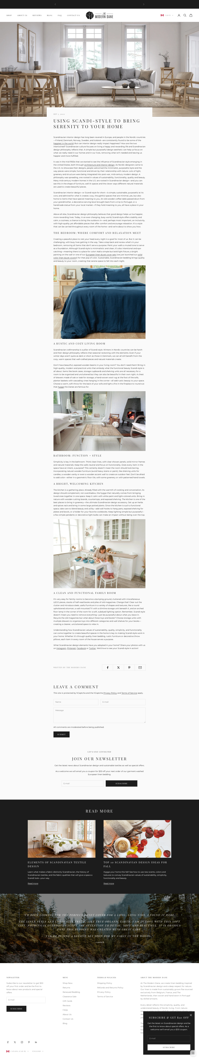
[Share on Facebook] (107, 668)
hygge (61, 387)
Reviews (37, 15)
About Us (22, 15)
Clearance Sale (69, 996)
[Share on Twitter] (118, 668)
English (36, 1051)
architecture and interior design (99, 165)
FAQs (65, 1010)
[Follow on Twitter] (15, 1042)
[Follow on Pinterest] (29, 1042)
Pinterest (71, 648)
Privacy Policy (110, 693)
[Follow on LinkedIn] (36, 1042)
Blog (49, 15)
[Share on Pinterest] (129, 668)
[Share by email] (140, 668)
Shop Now (67, 983)
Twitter (92, 648)
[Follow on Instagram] (22, 1042)
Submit (61, 734)
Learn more (99, 5)
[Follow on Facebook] (7, 1042)
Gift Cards (67, 1001)
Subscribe (169, 1047)
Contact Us (73, 15)
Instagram (61, 648)
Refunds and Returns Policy (110, 987)
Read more (33, 883)
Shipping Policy (104, 983)
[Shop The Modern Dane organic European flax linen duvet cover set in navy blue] (99, 302)
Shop (9, 15)
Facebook (81, 648)
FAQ (60, 15)
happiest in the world (63, 143)
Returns (66, 987)
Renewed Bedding (71, 992)
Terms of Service (129, 693)
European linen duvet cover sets (101, 254)
